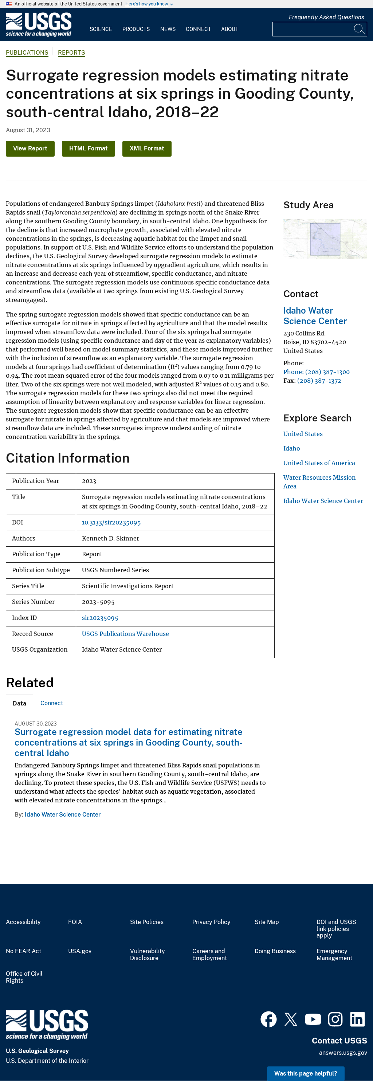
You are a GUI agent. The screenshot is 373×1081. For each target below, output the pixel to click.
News (168, 29)
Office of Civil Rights (24, 977)
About (229, 29)
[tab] (19, 703)
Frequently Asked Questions (326, 17)
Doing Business (275, 951)
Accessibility (23, 922)
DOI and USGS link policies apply (336, 929)
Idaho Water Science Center (63, 814)
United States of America (319, 463)
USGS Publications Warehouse (125, 633)
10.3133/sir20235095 (111, 522)
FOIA (75, 922)
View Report (30, 148)
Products (136, 29)
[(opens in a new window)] (268, 1018)
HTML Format (88, 148)
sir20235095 (100, 617)
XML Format (147, 148)
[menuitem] (101, 24)
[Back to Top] (346, 1054)
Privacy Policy (211, 922)
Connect (198, 29)
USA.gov (79, 951)
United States (303, 433)
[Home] (38, 35)
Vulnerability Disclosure (147, 955)
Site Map (267, 922)
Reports (71, 52)
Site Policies (147, 922)
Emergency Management (334, 955)
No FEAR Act (23, 951)
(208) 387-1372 (319, 380)
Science (101, 29)
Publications (27, 52)
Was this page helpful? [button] (305, 1073)
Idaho (291, 448)
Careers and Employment (209, 955)
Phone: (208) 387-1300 (316, 372)
